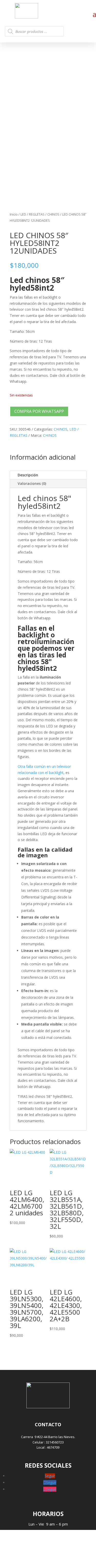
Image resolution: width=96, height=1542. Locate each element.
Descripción (28, 475)
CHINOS (53, 214)
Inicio (14, 214)
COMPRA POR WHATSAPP (39, 411)
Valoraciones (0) (32, 483)
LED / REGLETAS (32, 214)
